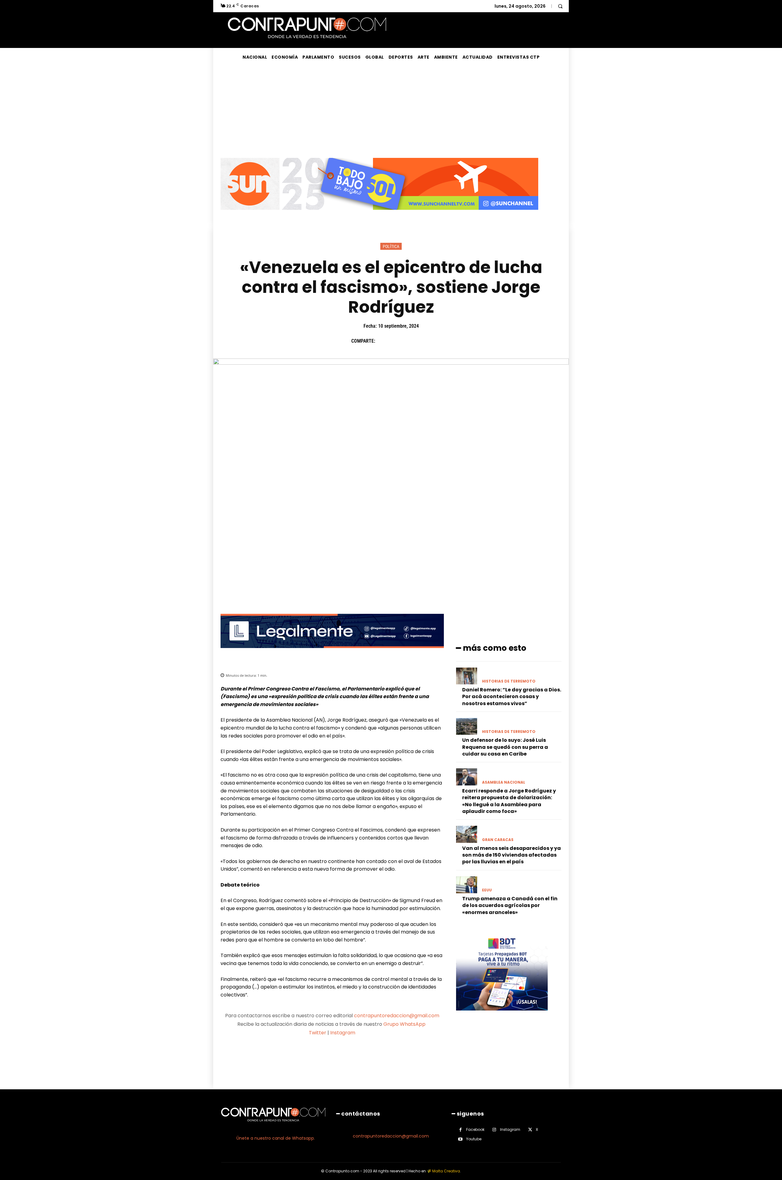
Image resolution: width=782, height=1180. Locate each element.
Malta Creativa (446, 1171)
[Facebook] (383, 341)
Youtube (473, 1139)
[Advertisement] (391, 112)
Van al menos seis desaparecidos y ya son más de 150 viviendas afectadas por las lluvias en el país (511, 855)
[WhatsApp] (425, 341)
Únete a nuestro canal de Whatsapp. (275, 1138)
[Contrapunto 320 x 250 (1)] (502, 1015)
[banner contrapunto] (332, 653)
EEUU (487, 890)
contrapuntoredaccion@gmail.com (396, 1015)
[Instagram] (494, 1130)
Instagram (342, 1032)
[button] (560, 6)
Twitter (317, 1032)
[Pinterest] (411, 341)
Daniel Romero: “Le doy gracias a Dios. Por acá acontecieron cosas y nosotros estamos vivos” (511, 696)
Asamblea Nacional (503, 782)
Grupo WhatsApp (405, 1024)
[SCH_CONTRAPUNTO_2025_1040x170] (379, 214)
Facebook (475, 1129)
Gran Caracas (497, 840)
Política (391, 246)
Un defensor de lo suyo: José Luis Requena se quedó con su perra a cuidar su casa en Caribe (505, 747)
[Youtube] (460, 1139)
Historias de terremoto (508, 681)
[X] (397, 341)
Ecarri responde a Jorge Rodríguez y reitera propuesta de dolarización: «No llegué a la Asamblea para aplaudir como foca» (509, 801)
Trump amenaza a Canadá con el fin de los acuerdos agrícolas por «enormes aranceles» (509, 905)
